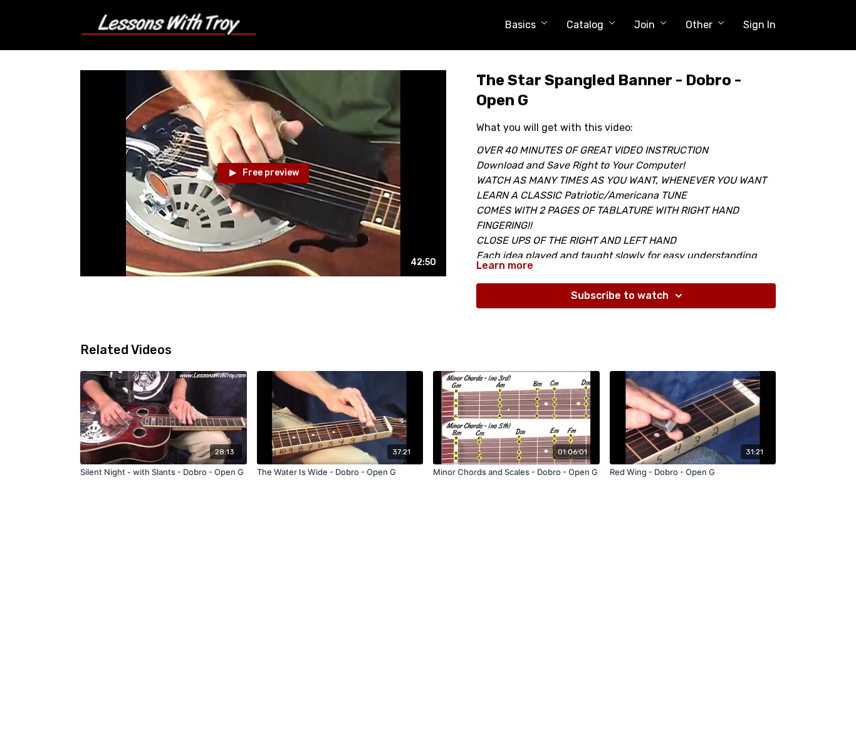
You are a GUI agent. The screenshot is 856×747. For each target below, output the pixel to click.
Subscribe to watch (620, 295)
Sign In (759, 25)
